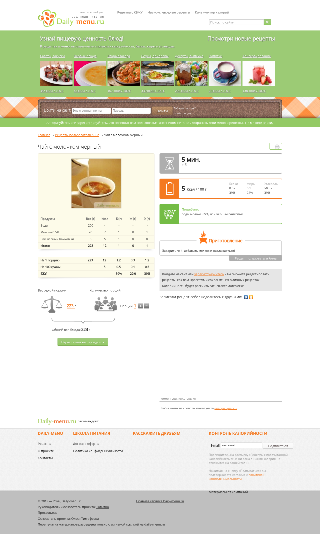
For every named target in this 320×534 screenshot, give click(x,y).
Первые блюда (85, 56)
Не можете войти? (259, 122)
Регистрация (182, 113)
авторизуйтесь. (225, 408)
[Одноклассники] (251, 297)
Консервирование (256, 56)
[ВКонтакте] (245, 297)
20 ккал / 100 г (219, 90)
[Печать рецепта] (277, 146)
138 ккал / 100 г (254, 90)
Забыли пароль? (185, 108)
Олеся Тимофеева (85, 518)
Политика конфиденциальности (98, 451)
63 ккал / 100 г (84, 90)
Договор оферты (86, 443)
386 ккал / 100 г (51, 90)
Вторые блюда (119, 56)
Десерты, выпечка (189, 56)
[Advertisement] (202, 356)
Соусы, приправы (154, 56)
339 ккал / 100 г (152, 90)
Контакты (45, 458)
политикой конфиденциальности (236, 477)
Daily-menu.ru (74, 18)
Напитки (215, 56)
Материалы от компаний (228, 492)
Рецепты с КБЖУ (129, 12)
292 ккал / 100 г (186, 90)
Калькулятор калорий (212, 12)
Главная (44, 135)
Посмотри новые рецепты (241, 38)
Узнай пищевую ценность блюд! (81, 38)
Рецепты (44, 443)
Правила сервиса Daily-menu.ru (160, 501)
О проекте (46, 451)
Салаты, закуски (52, 56)
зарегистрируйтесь (92, 122)
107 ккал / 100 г (119, 90)
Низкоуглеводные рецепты (169, 12)
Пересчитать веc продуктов (82, 342)
